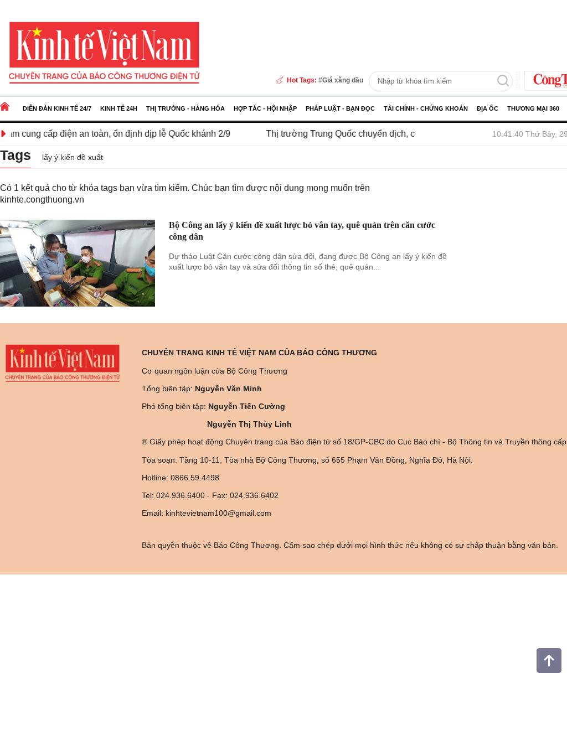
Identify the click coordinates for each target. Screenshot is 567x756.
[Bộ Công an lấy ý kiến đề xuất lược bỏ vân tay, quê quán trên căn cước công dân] (77, 263)
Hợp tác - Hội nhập (265, 108)
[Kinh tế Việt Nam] (104, 52)
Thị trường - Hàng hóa (185, 108)
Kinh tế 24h (118, 108)
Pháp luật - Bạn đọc (340, 108)
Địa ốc (487, 108)
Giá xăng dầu (342, 80)
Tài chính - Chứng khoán (426, 108)
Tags (15, 155)
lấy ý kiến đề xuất (72, 157)
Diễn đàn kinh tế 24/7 (57, 108)
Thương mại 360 (533, 108)
